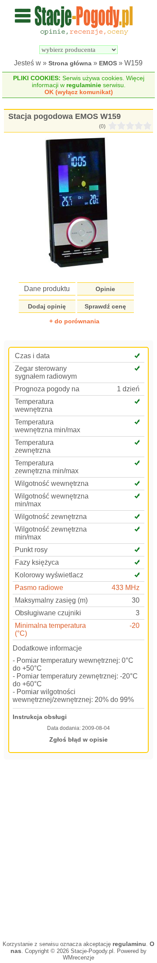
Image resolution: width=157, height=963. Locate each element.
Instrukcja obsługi (40, 716)
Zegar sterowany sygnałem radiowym (46, 372)
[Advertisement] (78, 848)
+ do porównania (74, 321)
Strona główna (70, 63)
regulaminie (83, 84)
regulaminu (129, 943)
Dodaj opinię (47, 306)
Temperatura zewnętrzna (34, 446)
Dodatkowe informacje (47, 648)
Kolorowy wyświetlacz (49, 575)
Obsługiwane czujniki (48, 613)
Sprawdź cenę (105, 306)
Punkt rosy (31, 549)
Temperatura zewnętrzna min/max (46, 467)
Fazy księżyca (37, 562)
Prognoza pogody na (47, 389)
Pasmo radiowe (39, 587)
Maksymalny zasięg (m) (51, 600)
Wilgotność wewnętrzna (52, 483)
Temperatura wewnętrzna (34, 405)
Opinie (105, 288)
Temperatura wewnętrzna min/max (47, 426)
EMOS (108, 63)
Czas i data (32, 355)
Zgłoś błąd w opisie (78, 739)
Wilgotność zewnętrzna (51, 516)
